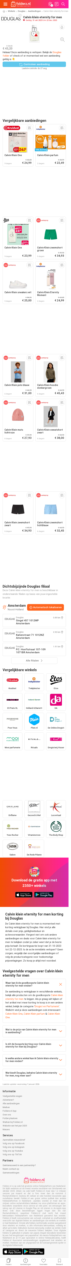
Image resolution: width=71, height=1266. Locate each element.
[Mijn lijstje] (56, 4)
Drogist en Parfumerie (47, 1006)
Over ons (7, 1114)
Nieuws (6, 1129)
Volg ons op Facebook (14, 1143)
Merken (6, 1107)
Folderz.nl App (10, 1111)
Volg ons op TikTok (12, 1154)
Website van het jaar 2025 (15, 1125)
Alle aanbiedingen (11, 1103)
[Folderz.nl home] (21, 4)
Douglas (21, 11)
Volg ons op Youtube (13, 1151)
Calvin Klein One (14, 1013)
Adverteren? (8, 1100)
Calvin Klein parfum (34, 1013)
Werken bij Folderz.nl (13, 1122)
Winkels (11, 11)
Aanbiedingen (34, 11)
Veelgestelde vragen (12, 1096)
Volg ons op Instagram (13, 1147)
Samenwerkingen (11, 1172)
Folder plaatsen (10, 1118)
